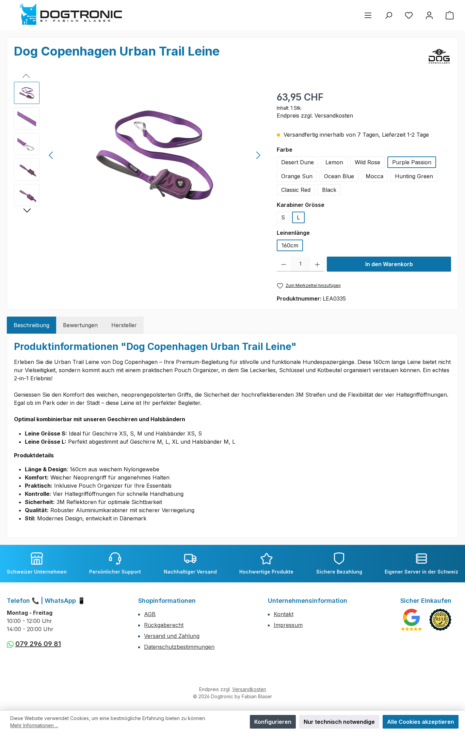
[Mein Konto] (429, 15)
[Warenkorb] (449, 15)
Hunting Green (414, 176)
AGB (150, 614)
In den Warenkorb (389, 264)
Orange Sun (296, 176)
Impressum (288, 625)
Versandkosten (249, 689)
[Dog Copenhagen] (439, 56)
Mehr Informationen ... (34, 725)
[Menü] (367, 15)
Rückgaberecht (163, 625)
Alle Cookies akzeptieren (420, 721)
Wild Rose (367, 162)
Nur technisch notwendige (339, 721)
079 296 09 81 (38, 644)
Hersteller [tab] (124, 325)
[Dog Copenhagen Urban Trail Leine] (154, 155)
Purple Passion (411, 162)
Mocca (374, 176)
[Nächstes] (258, 155)
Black (329, 189)
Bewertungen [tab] (80, 325)
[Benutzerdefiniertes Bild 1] (411, 620)
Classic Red (295, 189)
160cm (290, 245)
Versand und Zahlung (171, 635)
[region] (138, 155)
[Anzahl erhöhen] (317, 264)
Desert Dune (297, 162)
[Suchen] (388, 15)
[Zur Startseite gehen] (71, 14)
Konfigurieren (272, 721)
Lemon (334, 162)
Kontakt (283, 614)
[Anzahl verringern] (284, 264)
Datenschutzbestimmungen (179, 646)
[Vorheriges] (51, 155)
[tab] (31, 325)
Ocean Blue (339, 176)
